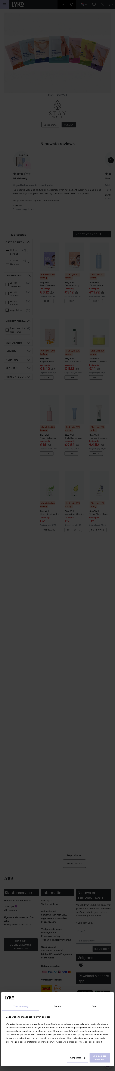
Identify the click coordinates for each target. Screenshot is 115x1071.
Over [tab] (94, 1006)
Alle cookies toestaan (99, 1058)
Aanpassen (75, 1057)
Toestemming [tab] (20, 1006)
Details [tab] (57, 1006)
